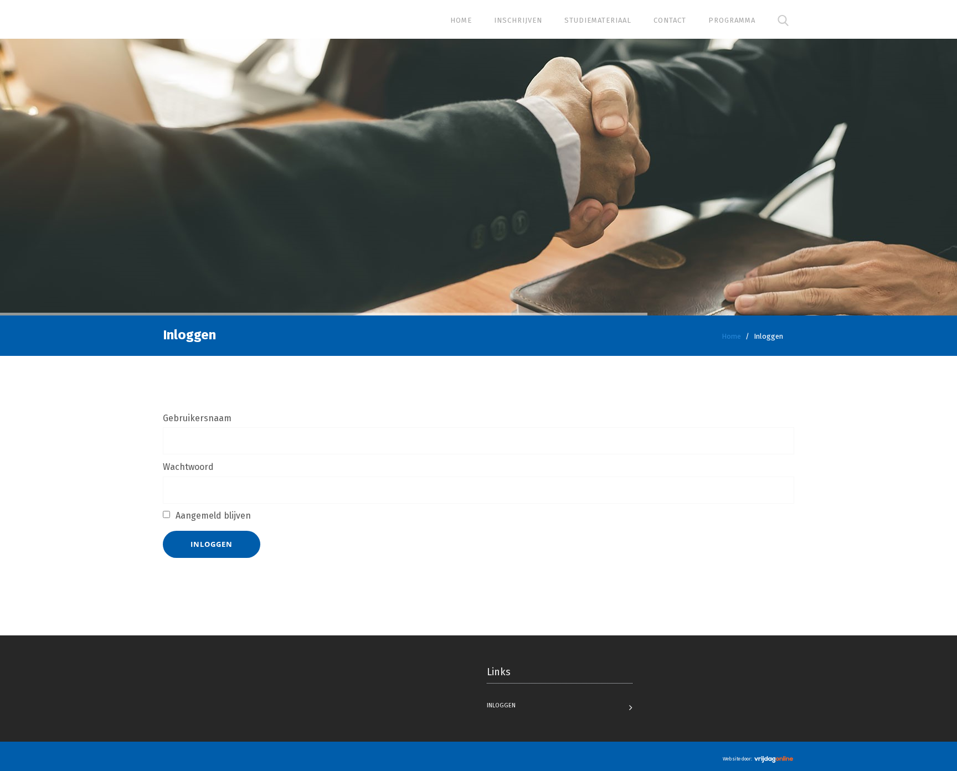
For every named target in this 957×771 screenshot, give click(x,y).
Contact (670, 20)
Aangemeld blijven (213, 515)
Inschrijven (518, 20)
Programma (731, 20)
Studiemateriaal (597, 20)
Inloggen (212, 544)
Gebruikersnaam (197, 418)
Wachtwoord (188, 467)
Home (461, 20)
